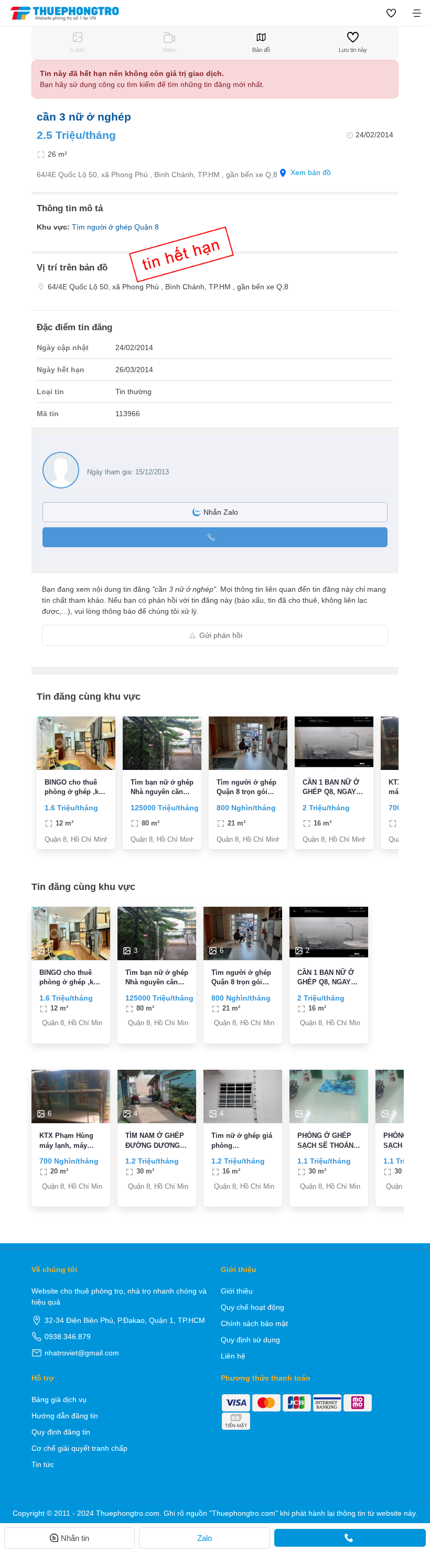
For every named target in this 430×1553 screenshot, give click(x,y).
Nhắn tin (75, 1538)
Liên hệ (233, 1356)
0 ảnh (77, 50)
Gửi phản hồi (220, 635)
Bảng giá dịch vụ (59, 1399)
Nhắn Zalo (220, 512)
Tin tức (42, 1464)
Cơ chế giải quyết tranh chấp (79, 1448)
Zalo (204, 1538)
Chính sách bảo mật (254, 1323)
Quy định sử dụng (250, 1339)
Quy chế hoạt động (252, 1307)
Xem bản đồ (311, 172)
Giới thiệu (237, 1291)
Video (169, 50)
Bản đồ (261, 50)
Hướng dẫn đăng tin (64, 1415)
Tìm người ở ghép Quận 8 (115, 227)
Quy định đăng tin (60, 1432)
